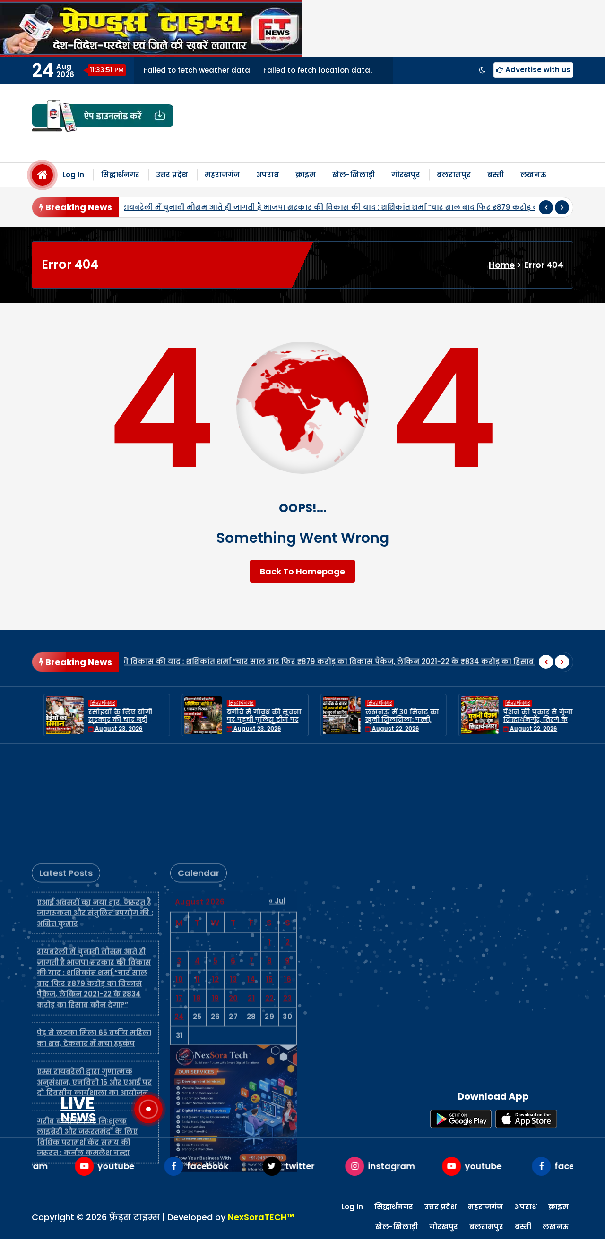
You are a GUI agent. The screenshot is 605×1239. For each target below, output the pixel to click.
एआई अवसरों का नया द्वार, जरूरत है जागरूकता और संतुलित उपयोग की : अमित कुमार (95, 807)
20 (233, 892)
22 (269, 892)
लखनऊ (533, 174)
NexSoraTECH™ (261, 1217)
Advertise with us (536, 70)
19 (215, 892)
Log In (73, 174)
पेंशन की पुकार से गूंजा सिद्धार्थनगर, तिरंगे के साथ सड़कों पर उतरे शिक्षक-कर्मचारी (526, 723)
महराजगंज (222, 174)
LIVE (78, 1109)
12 (215, 874)
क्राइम (305, 174)
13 (233, 874)
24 (179, 911)
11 (197, 874)
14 (251, 874)
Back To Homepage (302, 571)
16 (287, 874)
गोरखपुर (405, 174)
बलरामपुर (454, 174)
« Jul (277, 795)
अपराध (267, 174)
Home (502, 265)
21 (251, 892)
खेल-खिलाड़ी (353, 174)
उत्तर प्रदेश (172, 174)
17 (179, 892)
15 (269, 874)
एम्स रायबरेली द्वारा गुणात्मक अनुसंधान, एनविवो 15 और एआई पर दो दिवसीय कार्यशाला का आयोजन (94, 976)
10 (179, 874)
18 (197, 892)
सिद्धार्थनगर (120, 174)
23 (287, 892)
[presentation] (546, 207)
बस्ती (495, 174)
